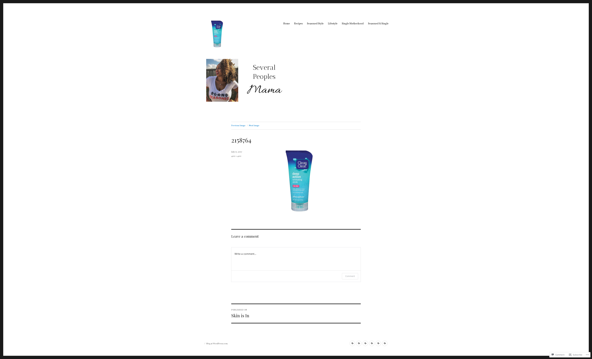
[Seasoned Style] (365, 343)
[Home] (352, 343)
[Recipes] (359, 343)
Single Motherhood (353, 23)
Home (286, 23)
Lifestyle (332, 23)
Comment (350, 276)
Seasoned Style (315, 23)
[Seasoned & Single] (384, 343)
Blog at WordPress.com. (217, 343)
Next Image (254, 125)
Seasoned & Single (378, 23)
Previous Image (238, 125)
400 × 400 (236, 156)
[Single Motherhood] (378, 343)
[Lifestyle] (371, 343)
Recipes (298, 23)
